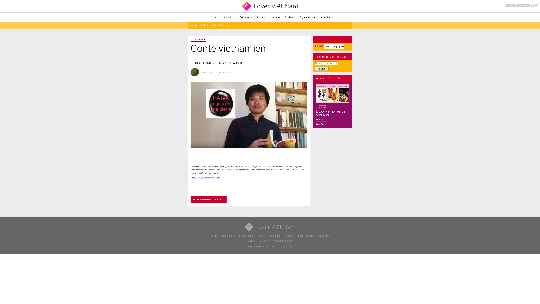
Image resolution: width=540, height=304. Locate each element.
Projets (261, 17)
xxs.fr (289, 246)
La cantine (325, 17)
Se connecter (523, 6)
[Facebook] (532, 5)
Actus (213, 17)
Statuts (251, 240)
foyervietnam (226, 72)
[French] (316, 46)
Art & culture (198, 40)
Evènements (245, 17)
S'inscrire (510, 6)
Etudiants (290, 17)
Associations (228, 17)
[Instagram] (536, 5)
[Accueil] (270, 6)
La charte (264, 240)
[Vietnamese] (321, 46)
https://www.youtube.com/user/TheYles (207, 178)
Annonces (275, 17)
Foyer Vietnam (307, 17)
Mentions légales (283, 240)
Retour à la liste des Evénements (209, 199)
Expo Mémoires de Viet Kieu (331, 113)
